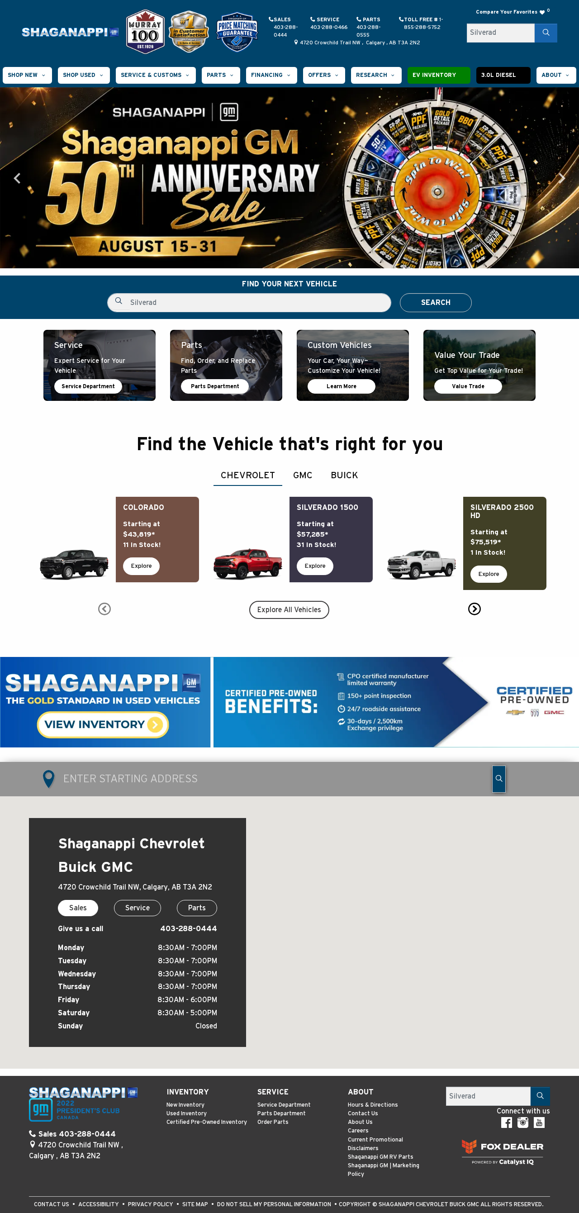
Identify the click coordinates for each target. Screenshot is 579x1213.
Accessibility (99, 1205)
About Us (360, 1122)
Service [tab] (137, 908)
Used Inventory (186, 1114)
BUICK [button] (344, 475)
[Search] (546, 33)
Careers (358, 1131)
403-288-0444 (188, 928)
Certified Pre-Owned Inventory (206, 1122)
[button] (27, 75)
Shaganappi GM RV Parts (380, 1157)
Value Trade (468, 386)
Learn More (341, 386)
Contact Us (363, 1114)
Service (273, 1092)
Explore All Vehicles (289, 610)
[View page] (146, 31)
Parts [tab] (197, 908)
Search (436, 302)
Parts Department (215, 386)
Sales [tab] (78, 908)
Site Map (195, 1205)
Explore (141, 566)
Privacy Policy (151, 1205)
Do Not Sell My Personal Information (274, 1205)
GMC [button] (303, 475)
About (361, 1092)
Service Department (88, 386)
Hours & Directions (373, 1105)
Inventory (187, 1092)
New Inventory (185, 1105)
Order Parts (273, 1122)
